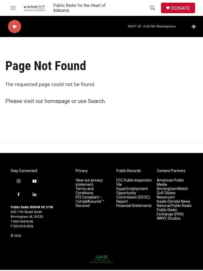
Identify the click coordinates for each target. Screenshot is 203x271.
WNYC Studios (169, 218)
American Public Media (170, 182)
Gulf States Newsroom (166, 195)
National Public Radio (174, 206)
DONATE (180, 8)
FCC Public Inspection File (134, 182)
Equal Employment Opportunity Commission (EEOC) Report (133, 195)
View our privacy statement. (89, 182)
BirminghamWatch (172, 189)
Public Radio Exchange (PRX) (170, 212)
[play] (14, 27)
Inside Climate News (173, 202)
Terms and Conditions (85, 191)
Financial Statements (134, 206)
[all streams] (195, 26)
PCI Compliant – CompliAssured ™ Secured (90, 201)
